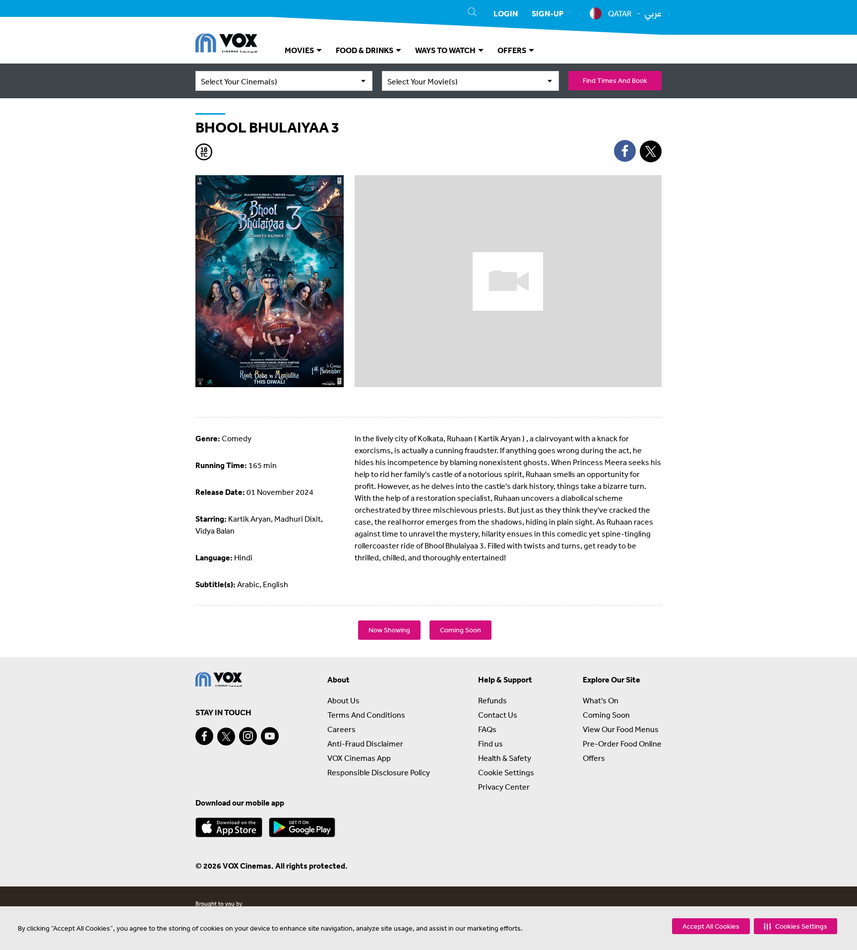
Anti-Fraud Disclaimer (365, 743)
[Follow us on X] (226, 737)
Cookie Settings (506, 772)
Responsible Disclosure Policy (378, 772)
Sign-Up (547, 13)
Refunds (492, 700)
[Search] (472, 13)
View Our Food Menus (621, 729)
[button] (795, 926)
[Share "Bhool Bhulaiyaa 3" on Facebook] (625, 151)
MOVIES (300, 50)
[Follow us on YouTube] (270, 736)
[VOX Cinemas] (226, 44)
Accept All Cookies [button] (710, 926)
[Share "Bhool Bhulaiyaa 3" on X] (651, 151)
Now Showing (389, 629)
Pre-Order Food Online (622, 743)
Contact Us (497, 715)
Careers (341, 729)
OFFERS (512, 50)
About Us (343, 700)
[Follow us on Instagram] (248, 736)
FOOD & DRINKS (365, 50)
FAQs (487, 729)
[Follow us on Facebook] (204, 736)
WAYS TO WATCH (446, 50)
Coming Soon (460, 629)
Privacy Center (504, 787)
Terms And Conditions (366, 715)
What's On (600, 700)
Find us (490, 743)
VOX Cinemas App (359, 758)
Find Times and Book (615, 80)
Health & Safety (504, 758)
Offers (594, 758)
